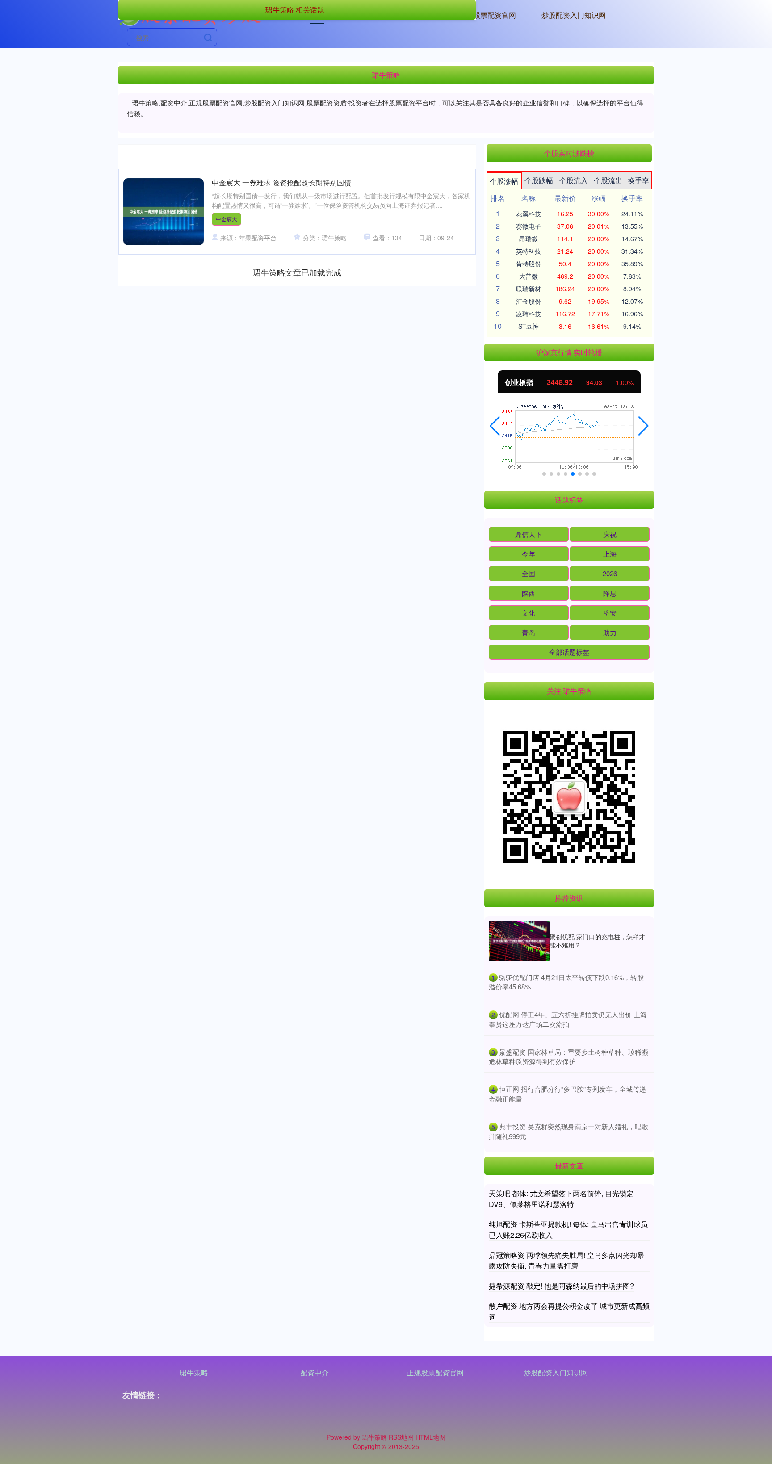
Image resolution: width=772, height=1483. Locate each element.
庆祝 (610, 534)
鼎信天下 (528, 534)
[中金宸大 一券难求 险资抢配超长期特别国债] (163, 211)
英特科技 (528, 251)
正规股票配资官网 (487, 15)
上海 (610, 553)
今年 (528, 553)
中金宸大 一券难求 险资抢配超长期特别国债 (281, 182)
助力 (610, 632)
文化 (528, 612)
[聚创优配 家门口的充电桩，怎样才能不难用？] (519, 941)
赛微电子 (528, 226)
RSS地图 (401, 1437)
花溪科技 (528, 213)
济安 (610, 612)
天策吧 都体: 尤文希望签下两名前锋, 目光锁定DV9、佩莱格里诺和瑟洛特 (561, 1198)
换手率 (638, 180)
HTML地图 (430, 1437)
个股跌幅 (538, 180)
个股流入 (573, 180)
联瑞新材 (528, 288)
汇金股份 (528, 301)
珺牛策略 (194, 1372)
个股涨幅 (504, 181)
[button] (495, 426)
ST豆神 (528, 326)
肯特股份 (528, 263)
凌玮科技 (528, 313)
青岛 (528, 632)
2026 (610, 573)
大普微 (528, 276)
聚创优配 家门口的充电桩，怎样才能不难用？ (597, 940)
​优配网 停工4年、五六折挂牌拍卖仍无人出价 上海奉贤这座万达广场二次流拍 (568, 1019)
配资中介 (314, 1372)
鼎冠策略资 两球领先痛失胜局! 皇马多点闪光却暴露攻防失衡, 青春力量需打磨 (566, 1260)
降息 (610, 593)
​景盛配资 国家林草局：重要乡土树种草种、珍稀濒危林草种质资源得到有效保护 (568, 1056)
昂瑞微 (528, 238)
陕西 (528, 593)
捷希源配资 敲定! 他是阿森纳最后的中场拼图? (561, 1286)
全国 (528, 573)
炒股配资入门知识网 (573, 15)
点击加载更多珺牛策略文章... (297, 272)
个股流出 (608, 180)
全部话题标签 (569, 652)
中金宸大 (226, 218)
